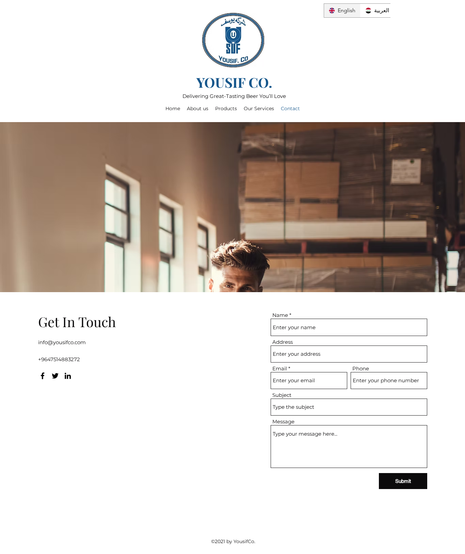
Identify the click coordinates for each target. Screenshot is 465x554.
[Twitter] (55, 375)
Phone (360, 368)
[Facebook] (42, 375)
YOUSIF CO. (234, 82)
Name (280, 315)
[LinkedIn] (67, 375)
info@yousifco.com (62, 342)
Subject (281, 395)
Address (282, 342)
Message (283, 421)
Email (279, 368)
